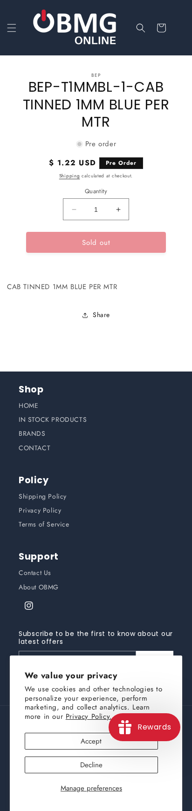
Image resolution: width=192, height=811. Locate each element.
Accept (91, 741)
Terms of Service (44, 524)
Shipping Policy (43, 496)
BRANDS (32, 433)
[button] (11, 28)
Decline (91, 765)
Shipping (69, 175)
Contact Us (35, 572)
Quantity (96, 191)
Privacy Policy (40, 510)
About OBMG (39, 587)
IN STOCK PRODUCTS (53, 419)
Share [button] (101, 314)
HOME (28, 405)
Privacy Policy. (89, 716)
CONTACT (34, 448)
